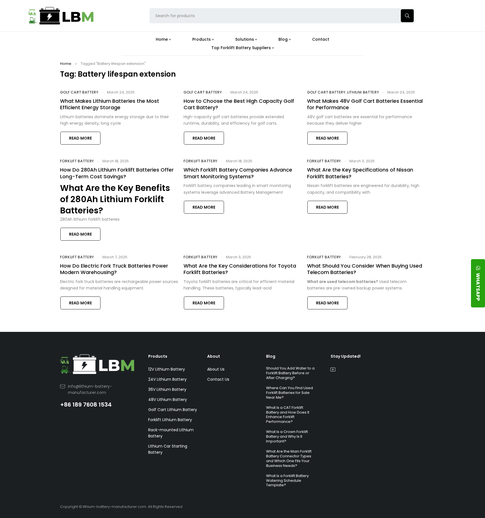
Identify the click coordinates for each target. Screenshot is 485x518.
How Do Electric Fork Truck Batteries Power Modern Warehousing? (114, 269)
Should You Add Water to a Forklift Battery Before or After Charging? (290, 373)
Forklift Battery (77, 161)
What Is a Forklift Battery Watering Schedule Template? (287, 480)
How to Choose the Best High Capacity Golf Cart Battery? (239, 104)
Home (65, 63)
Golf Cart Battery (79, 92)
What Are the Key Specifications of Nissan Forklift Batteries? (360, 173)
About (213, 356)
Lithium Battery (363, 92)
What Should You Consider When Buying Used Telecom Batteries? (364, 269)
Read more (80, 138)
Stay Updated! (346, 356)
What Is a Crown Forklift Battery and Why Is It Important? (287, 436)
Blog (270, 356)
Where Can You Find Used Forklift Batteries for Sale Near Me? (289, 392)
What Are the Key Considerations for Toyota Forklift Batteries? (240, 269)
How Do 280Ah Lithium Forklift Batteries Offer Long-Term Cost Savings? (117, 173)
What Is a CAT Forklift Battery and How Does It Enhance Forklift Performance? (287, 415)
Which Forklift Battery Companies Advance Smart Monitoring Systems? (238, 173)
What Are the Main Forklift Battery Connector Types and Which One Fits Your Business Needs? (289, 458)
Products (157, 356)
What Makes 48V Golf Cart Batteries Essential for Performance (365, 104)
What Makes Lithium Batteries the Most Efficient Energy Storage (109, 104)
